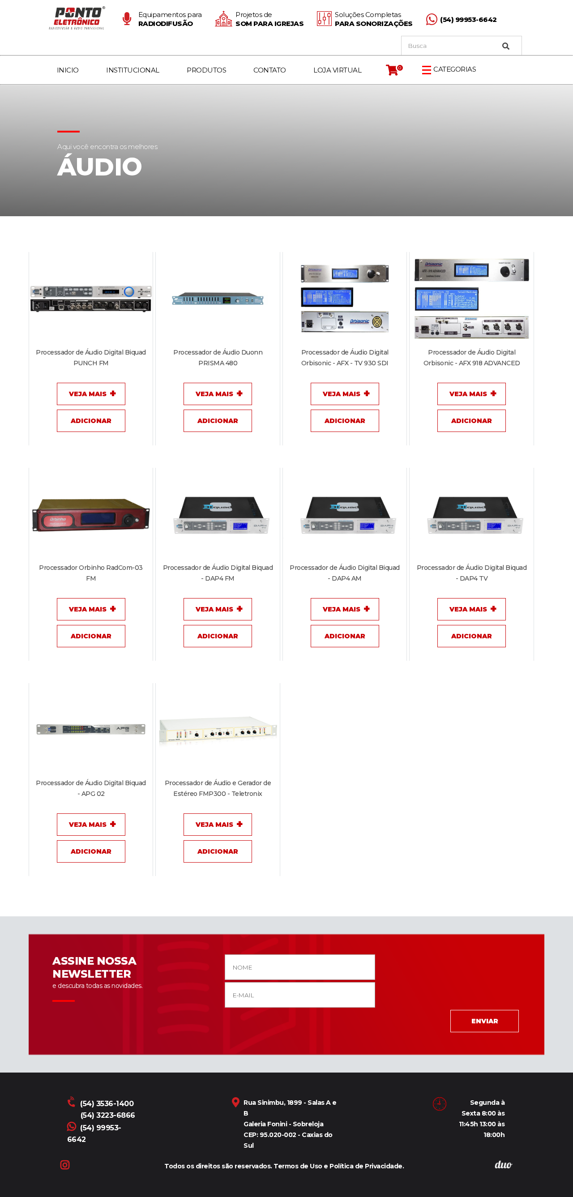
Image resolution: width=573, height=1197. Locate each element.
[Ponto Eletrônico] (78, 18)
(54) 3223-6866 (108, 1115)
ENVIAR (484, 1021)
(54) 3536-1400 (106, 1103)
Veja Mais (88, 394)
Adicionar (91, 421)
